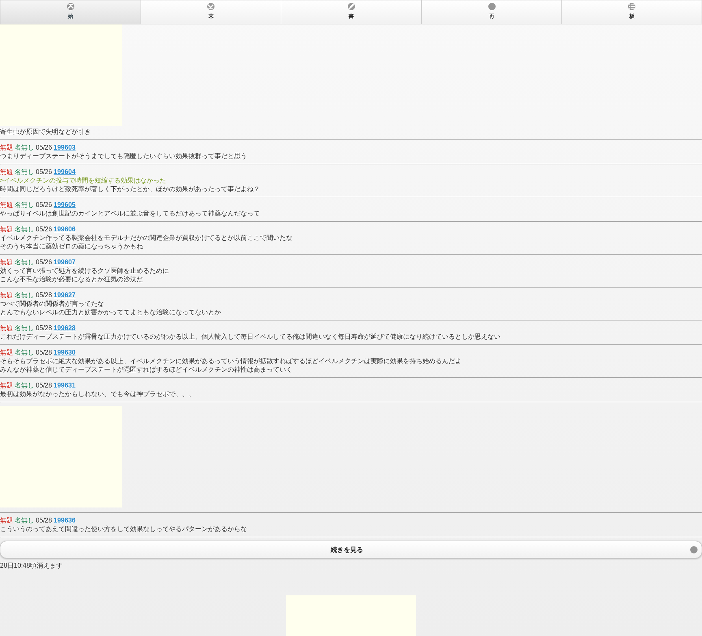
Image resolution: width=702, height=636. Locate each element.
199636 (65, 520)
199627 (65, 295)
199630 (65, 352)
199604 (65, 171)
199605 (65, 204)
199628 (65, 328)
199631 (65, 385)
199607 (65, 262)
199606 (65, 229)
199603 (65, 147)
